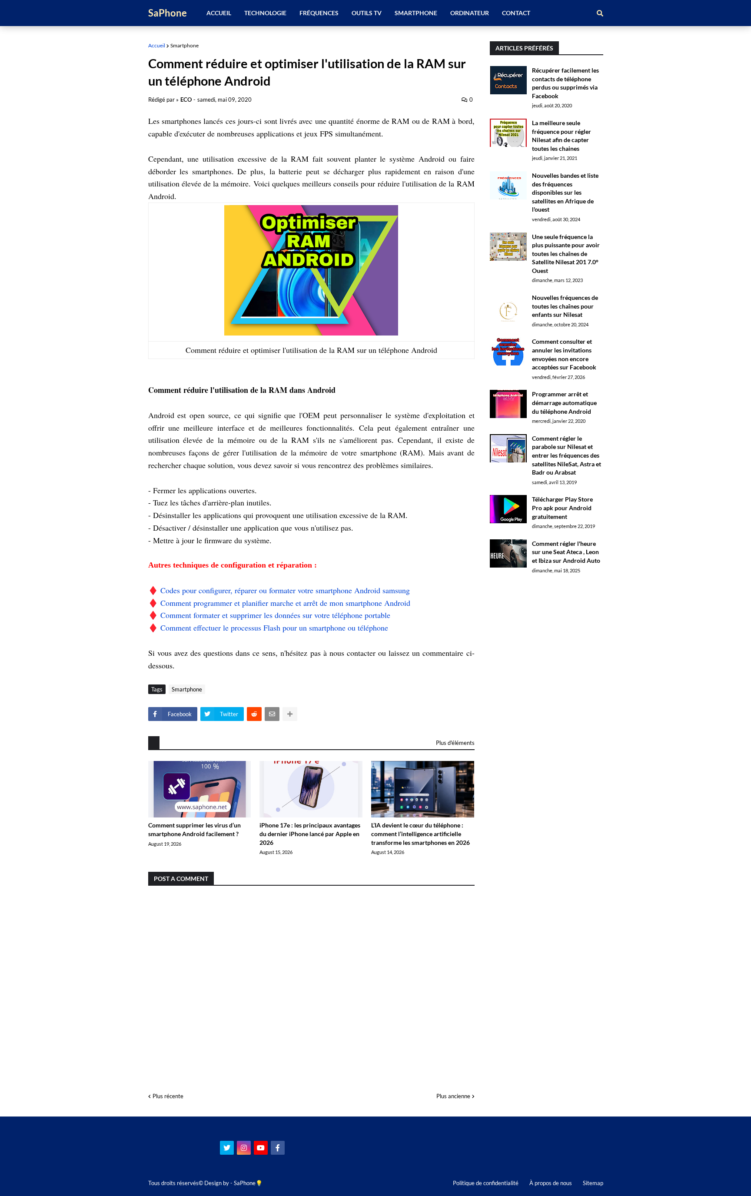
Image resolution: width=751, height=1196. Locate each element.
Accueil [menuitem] (218, 13)
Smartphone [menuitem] (416, 13)
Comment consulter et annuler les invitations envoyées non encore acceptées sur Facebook (564, 354)
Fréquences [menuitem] (319, 13)
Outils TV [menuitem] (367, 13)
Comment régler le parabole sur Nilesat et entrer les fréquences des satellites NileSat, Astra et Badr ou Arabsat (566, 455)
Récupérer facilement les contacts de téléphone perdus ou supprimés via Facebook (565, 83)
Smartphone (184, 45)
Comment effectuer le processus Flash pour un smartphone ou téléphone (274, 627)
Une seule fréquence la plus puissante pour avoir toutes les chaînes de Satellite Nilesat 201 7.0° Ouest (566, 253)
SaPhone (167, 13)
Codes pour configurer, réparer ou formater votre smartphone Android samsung (285, 590)
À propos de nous (550, 1182)
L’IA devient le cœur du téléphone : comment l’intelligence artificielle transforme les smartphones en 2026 (420, 833)
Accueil (156, 45)
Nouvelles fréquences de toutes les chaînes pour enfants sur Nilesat (565, 306)
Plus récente (168, 1096)
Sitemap (593, 1182)
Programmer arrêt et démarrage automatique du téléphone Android (564, 402)
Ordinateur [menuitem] (469, 13)
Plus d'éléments (455, 742)
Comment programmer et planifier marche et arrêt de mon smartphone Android (285, 603)
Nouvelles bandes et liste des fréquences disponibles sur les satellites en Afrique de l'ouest (565, 192)
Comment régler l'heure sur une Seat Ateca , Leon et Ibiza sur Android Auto (566, 552)
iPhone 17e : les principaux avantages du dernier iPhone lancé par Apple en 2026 (309, 833)
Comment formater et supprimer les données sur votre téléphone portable (275, 615)
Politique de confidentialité (485, 1182)
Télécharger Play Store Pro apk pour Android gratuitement (562, 507)
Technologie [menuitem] (265, 13)
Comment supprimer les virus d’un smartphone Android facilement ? (194, 829)
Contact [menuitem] (516, 13)
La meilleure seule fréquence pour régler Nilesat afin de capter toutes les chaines (561, 135)
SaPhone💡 (248, 1182)
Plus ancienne (453, 1096)
